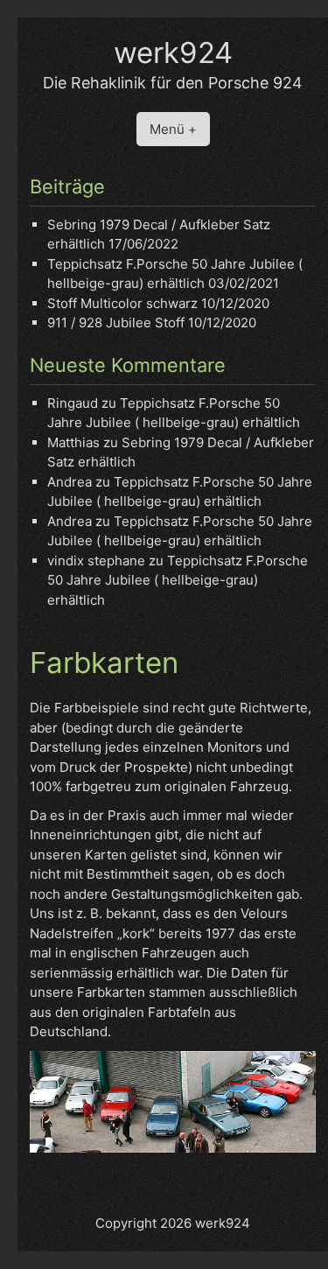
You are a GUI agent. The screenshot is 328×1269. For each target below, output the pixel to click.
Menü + (173, 129)
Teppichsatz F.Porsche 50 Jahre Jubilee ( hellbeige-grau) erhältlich (177, 580)
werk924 (173, 52)
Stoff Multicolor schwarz (122, 303)
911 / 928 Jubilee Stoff (116, 322)
